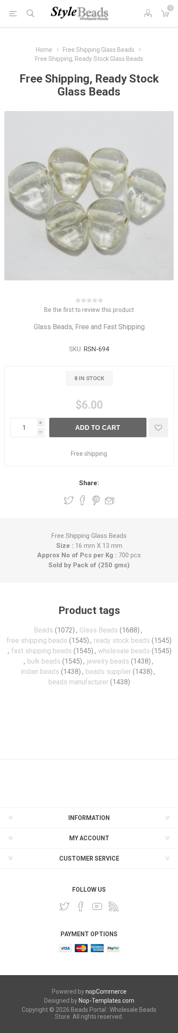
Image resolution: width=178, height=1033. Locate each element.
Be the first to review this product (89, 309)
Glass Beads (98, 630)
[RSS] (114, 906)
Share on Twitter (68, 500)
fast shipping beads (41, 651)
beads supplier (108, 671)
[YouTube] (97, 906)
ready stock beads (122, 640)
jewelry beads (108, 661)
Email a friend (109, 500)
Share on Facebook (82, 500)
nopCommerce (106, 991)
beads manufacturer (78, 682)
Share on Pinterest (96, 500)
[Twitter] (64, 906)
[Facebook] (81, 906)
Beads (43, 630)
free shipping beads (36, 640)
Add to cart (97, 427)
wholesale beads (124, 651)
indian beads (40, 671)
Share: (89, 483)
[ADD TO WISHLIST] (158, 427)
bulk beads (43, 661)
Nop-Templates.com (106, 1000)
